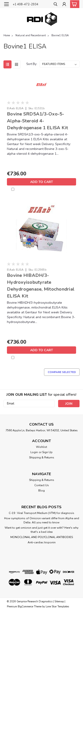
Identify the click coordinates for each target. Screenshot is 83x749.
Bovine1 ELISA (60, 35)
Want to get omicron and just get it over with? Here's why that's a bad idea (41, 530)
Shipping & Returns (41, 457)
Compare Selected (62, 372)
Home (6, 35)
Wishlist (41, 447)
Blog (41, 490)
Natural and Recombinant (30, 35)
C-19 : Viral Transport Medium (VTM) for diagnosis (41, 513)
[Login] (64, 5)
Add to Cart (41, 182)
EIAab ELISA (15, 108)
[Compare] (19, 189)
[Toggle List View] (7, 64)
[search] (55, 5)
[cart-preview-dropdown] (74, 4)
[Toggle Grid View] (16, 64)
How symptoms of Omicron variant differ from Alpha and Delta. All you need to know (41, 520)
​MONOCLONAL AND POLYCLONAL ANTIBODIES (41, 537)
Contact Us (41, 485)
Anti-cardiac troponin (42, 542)
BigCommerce (25, 606)
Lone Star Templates (57, 606)
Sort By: (31, 64)
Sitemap (59, 601)
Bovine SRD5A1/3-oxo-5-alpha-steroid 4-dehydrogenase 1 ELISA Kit (37, 121)
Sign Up (47, 452)
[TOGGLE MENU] (6, 4)
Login (34, 452)
